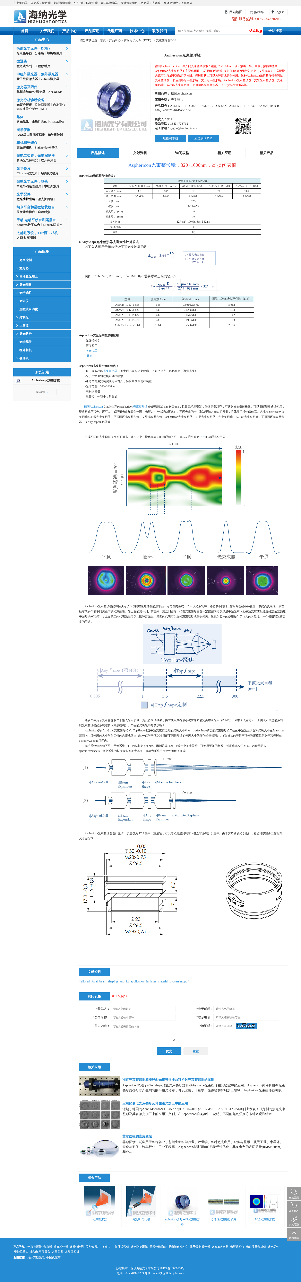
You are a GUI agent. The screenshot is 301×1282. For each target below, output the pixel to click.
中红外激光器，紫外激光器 (37, 74)
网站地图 (235, 12)
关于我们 (47, 31)
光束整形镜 (140, 406)
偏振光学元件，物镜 (32, 181)
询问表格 (182, 153)
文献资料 (140, 153)
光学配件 (24, 194)
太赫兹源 (57, 1251)
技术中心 (137, 31)
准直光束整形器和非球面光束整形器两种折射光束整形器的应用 (168, 1079)
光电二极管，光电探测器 (36, 156)
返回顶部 (294, 1238)
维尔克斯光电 (36, 1257)
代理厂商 (114, 31)
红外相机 (25, 350)
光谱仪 (24, 301)
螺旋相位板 (61, 1246)
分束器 (47, 1246)
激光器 (24, 268)
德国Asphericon (181, 93)
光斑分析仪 (237, 1246)
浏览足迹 (294, 1224)
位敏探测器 (42, 104)
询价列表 (294, 1211)
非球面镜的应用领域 (137, 1136)
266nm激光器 (220, 1246)
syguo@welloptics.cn (184, 128)
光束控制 (25, 260)
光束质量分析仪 (256, 1246)
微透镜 (22, 61)
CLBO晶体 (56, 121)
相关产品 (267, 153)
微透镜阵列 (77, 1246)
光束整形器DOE (166, 40)
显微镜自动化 (28, 309)
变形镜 (24, 358)
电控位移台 (21, 1251)
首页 (24, 31)
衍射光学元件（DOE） (34, 48)
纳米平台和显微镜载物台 (36, 207)
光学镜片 (24, 168)
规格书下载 (170, 138)
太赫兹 (24, 325)
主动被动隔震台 (40, 1251)
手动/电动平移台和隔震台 (36, 220)
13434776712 (179, 123)
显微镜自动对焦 (178, 1246)
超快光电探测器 (27, 160)
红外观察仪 (122, 1246)
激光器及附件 (27, 87)
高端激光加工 (28, 276)
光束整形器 (110, 371)
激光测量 (25, 284)
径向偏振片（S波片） (99, 1246)
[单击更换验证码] (246, 1026)
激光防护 (25, 333)
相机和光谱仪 (27, 143)
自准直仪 (59, 104)
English (279, 12)
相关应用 (224, 153)
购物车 (259, 12)
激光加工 (91, 350)
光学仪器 (24, 130)
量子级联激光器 (200, 1246)
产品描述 (98, 153)
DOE (202, 436)
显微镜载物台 (158, 1246)
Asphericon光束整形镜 (46, 380)
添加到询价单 (203, 138)
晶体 (20, 117)
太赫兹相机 (72, 1251)
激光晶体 (273, 1246)
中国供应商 (53, 1257)
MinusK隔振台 (52, 224)
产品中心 (69, 31)
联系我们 (159, 31)
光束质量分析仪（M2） (33, 108)
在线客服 (294, 1197)
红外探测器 (48, 160)
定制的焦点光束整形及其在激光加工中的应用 (155, 1103)
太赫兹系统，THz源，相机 (37, 233)
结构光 (24, 317)
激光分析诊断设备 (30, 100)
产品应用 (92, 31)
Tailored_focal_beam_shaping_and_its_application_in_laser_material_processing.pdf (134, 981)
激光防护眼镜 (139, 1246)
